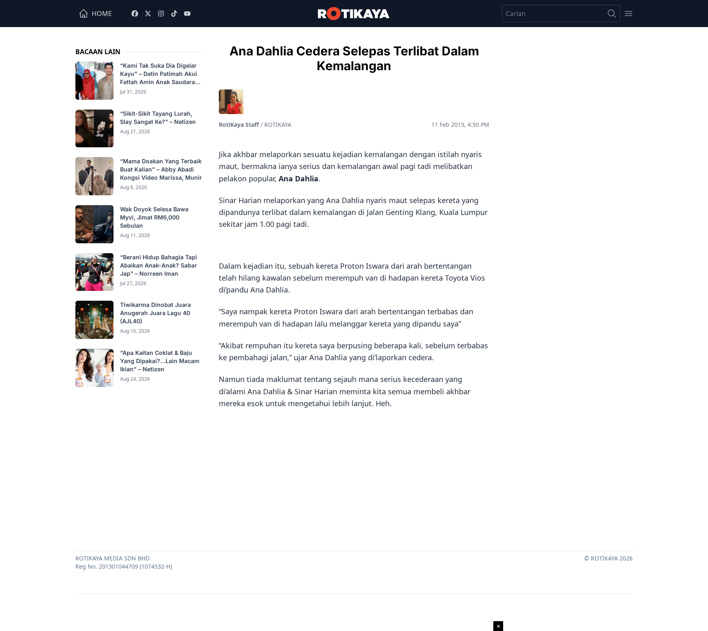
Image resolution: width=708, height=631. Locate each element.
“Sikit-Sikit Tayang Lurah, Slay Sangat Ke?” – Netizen (158, 117)
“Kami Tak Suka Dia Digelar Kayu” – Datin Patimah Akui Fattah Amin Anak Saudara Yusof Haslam (158, 74)
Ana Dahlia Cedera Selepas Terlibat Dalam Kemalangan (354, 58)
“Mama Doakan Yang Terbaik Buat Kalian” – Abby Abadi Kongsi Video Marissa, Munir (161, 169)
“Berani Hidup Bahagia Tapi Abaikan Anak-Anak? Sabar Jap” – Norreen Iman (158, 265)
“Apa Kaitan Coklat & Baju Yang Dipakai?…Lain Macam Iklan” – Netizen (160, 361)
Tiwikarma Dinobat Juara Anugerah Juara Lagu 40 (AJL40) (155, 313)
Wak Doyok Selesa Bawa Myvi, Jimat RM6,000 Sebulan (154, 217)
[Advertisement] (354, 476)
